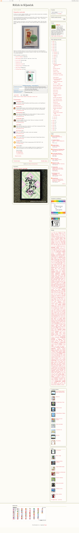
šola (52, 363)
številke (52, 364)
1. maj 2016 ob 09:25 (19, 143)
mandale (64, 300)
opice (64, 320)
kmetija (62, 290)
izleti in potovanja (54, 283)
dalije (64, 263)
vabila (60, 369)
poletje (64, 329)
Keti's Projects (18, 130)
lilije (55, 297)
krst (60, 295)
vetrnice (61, 371)
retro (56, 343)
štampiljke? (63, 363)
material (52, 303)
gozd (59, 279)
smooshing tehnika (61, 352)
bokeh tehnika (54, 258)
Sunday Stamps (55, 145)
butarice (61, 260)
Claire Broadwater (19, 112)
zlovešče (52, 381)
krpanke (58, 295)
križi (62, 294)
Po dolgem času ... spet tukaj (56, 499)
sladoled (56, 350)
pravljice (55, 335)
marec (54, 117)
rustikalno (55, 346)
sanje (52, 347)
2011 (53, 126)
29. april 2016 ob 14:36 (20, 128)
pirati (64, 326)
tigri (64, 365)
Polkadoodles (55, 167)
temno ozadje (58, 365)
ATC (58, 248)
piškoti (63, 327)
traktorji (58, 367)
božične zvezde (62, 259)
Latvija (58, 296)
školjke (55, 362)
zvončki (59, 382)
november (55, 53)
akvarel (53, 247)
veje (64, 370)
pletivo (58, 328)
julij (54, 58)
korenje (64, 292)
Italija (64, 282)
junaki (59, 285)
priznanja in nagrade (56, 339)
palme (57, 324)
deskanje (55, 265)
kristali (56, 294)
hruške (58, 281)
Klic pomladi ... (56, 70)
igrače (62, 281)
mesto (56, 304)
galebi (64, 276)
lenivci (60, 296)
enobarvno (57, 274)
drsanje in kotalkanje (58, 269)
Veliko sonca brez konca (57, 100)
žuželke (63, 384)
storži (60, 359)
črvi (63, 263)
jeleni (52, 285)
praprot (64, 334)
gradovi (62, 279)
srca (59, 357)
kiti (55, 289)
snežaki (56, 353)
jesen (55, 285)
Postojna (60, 333)
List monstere (58, 450)
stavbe (52, 358)
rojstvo (52, 344)
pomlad (56, 331)
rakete (64, 341)
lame (56, 296)
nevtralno (63, 313)
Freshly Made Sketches (57, 153)
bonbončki (63, 258)
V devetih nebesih (56, 103)
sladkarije (53, 350)
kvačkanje (53, 296)
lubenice (54, 298)
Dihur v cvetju (58, 455)
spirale (64, 354)
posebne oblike (58, 332)
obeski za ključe (60, 315)
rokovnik (56, 344)
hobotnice (64, 280)
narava (55, 312)
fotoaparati (53, 276)
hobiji (61, 280)
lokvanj (64, 297)
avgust (54, 56)
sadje (58, 346)
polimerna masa (54, 330)
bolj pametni (59, 258)
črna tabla (54, 263)
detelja (59, 265)
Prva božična (58, 440)
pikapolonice (53, 326)
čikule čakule (58, 262)
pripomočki (63, 338)
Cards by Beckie (19, 135)
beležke (64, 256)
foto (64, 275)
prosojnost (53, 340)
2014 (53, 122)
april (54, 63)
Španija (57, 363)
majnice (62, 299)
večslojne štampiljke (59, 370)
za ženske (55, 377)
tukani (59, 368)
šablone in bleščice (54, 361)
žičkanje (52, 384)
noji (54, 314)
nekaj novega (56, 313)
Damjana (17, 106)
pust (64, 340)
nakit (52, 311)
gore (52, 279)
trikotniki (55, 368)
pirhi (52, 327)
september (59, 348)
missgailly (18, 140)
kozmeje (59, 293)
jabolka (52, 284)
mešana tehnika (61, 304)
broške (56, 260)
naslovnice (61, 312)
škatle (64, 361)
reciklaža (56, 342)
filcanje (62, 275)
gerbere (52, 278)
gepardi (64, 277)
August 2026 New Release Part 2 (58, 150)
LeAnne (17, 124)
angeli (55, 248)
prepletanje (57, 337)
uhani (64, 368)
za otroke (33, 96)
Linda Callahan (19, 101)
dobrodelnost (63, 268)
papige (59, 324)
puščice (52, 341)
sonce (55, 354)
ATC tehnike (62, 248)
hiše (59, 280)
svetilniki (60, 360)
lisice (57, 297)
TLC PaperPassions (19, 152)
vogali (52, 373)
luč (57, 298)
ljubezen (61, 297)
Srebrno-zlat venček (59, 483)
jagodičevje (61, 284)
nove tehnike (63, 314)
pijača (64, 325)
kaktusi (60, 286)
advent (58, 246)
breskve (52, 260)
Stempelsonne (17, 62)
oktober (54, 55)
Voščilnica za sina (59, 488)
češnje (61, 261)
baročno (63, 250)
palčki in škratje (53, 324)
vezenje (52, 372)
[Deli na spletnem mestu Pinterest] (27, 95)
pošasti (64, 333)
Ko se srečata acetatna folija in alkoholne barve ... (60, 392)
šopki (55, 363)
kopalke (59, 292)
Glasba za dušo (59, 407)
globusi (60, 278)
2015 (53, 120)
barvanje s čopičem (61, 251)
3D (64, 244)
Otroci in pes (55, 90)
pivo (64, 327)
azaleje (52, 250)
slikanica (61, 350)
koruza (52, 293)
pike (56, 326)
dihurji (58, 266)
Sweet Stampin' (55, 158)
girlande (55, 278)
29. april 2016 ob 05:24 (20, 122)
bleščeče (61, 257)
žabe (64, 382)
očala (56, 317)
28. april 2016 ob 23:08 (20, 110)
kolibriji (55, 292)
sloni (52, 352)
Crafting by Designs (18, 65)
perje (61, 325)
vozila (57, 373)
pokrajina (60, 329)
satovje (54, 347)
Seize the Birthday (56, 135)
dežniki (64, 265)
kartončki (60, 287)
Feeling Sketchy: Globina (60, 413)
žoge (60, 384)
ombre (61, 320)
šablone (64, 360)
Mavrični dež (55, 102)
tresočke (63, 367)
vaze (64, 369)
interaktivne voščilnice (55, 282)
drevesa (53, 269)
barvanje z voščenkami (59, 256)
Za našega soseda (56, 115)
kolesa (52, 292)
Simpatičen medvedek (57, 73)
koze (57, 293)
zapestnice (56, 378)
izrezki (64, 283)
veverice (64, 371)
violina (61, 372)
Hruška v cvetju (56, 71)
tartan (55, 364)
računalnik (61, 341)
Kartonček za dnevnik (57, 87)
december (55, 52)
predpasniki (52, 337)
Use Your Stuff (17, 60)
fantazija (52, 275)
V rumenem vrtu (59, 429)
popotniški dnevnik (62, 331)
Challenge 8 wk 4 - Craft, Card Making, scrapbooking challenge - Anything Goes (58, 169)
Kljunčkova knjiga (54, 290)
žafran (52, 383)
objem (52, 316)
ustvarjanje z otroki (56, 369)
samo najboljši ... (62, 346)
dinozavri (61, 266)
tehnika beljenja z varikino (61, 364)
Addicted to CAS (55, 162)
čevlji (54, 262)
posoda (57, 333)
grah (64, 279)
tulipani (61, 368)
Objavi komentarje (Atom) (33, 163)
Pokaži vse (63, 183)
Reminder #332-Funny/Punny (57, 136)
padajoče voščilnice (62, 323)
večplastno (53, 370)
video (55, 372)
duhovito (52, 270)
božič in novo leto (55, 259)
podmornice (63, 328)
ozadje (55, 323)
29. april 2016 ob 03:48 (20, 116)
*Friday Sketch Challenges (58, 238)
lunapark (62, 298)
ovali (62, 322)
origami (61, 321)
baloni (61, 250)
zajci (64, 377)
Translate (59, 13)
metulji (52, 305)
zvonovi (61, 382)
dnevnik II (60, 267)
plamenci (52, 328)
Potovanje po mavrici (57, 105)
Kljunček (63, 289)
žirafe (55, 384)
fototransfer (57, 276)
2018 (53, 47)
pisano (57, 327)
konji (57, 292)
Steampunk (56, 358)
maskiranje (60, 302)
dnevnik (53, 267)
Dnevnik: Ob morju (56, 68)
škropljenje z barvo (62, 362)
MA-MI (59, 24)
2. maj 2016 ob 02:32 (19, 153)
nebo (64, 312)
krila (54, 294)
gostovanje (55, 279)
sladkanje (63, 349)
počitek (60, 328)
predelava (59, 335)
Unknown (18, 145)
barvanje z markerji (20, 96)
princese (58, 338)
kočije (57, 291)
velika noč (53, 371)
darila (55, 264)
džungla (56, 270)
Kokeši (59, 291)
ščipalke (59, 361)
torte (56, 367)
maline (61, 300)
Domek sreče (55, 91)
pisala (54, 327)
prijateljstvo (53, 338)
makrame (52, 300)
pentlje (57, 325)
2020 (53, 44)
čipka (62, 262)
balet (54, 250)
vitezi (62, 372)
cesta (63, 260)
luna (59, 298)
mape (52, 301)
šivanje (62, 361)
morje (61, 307)
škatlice (52, 362)
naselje (58, 312)
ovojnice (52, 323)
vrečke (60, 373)
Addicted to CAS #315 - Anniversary (58, 163)
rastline (52, 342)
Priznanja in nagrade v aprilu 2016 (57, 65)
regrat (59, 342)
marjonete (64, 301)
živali (36, 96)
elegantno (63, 270)
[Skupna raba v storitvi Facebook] (26, 95)
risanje (60, 343)
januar (54, 118)
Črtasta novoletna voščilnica (59, 462)
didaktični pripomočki (54, 266)
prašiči (52, 335)
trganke (52, 368)
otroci (60, 322)
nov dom (59, 314)
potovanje (56, 334)
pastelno (52, 325)
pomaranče (52, 331)
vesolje (59, 371)
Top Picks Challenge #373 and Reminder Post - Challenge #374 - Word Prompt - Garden (58, 180)
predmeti (63, 335)
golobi (64, 278)
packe (58, 323)
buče (58, 260)
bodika (64, 257)
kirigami (52, 289)
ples (55, 328)
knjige (64, 290)
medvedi (24, 96)
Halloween (53, 280)
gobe (63, 278)
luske (64, 298)
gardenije (52, 277)
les (62, 296)
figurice (59, 275)
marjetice (59, 301)
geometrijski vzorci (58, 277)
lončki (52, 298)
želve (62, 383)
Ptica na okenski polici (57, 88)
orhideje (57, 321)
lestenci (64, 296)
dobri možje (57, 268)
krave (52, 294)
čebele (58, 261)
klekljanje (59, 289)
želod (60, 383)
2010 (53, 128)
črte (61, 263)
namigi (57, 311)
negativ (52, 313)
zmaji (52, 382)
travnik (61, 367)
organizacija (53, 321)
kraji (64, 293)
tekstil (52, 365)
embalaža (53, 271)
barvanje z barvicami (55, 255)
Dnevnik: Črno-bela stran (57, 106)
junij (60, 285)
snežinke (61, 353)
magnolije (58, 299)
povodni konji (61, 334)
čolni (51, 263)
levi (54, 297)
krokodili (52, 295)
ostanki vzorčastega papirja (58, 322)
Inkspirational (55, 178)
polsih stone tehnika (60, 330)
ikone (64, 281)
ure (51, 369)
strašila (62, 359)
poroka (52, 332)
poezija (52, 329)
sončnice (58, 354)
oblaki (54, 316)
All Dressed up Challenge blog (58, 149)
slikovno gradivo (62, 351)
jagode (58, 284)
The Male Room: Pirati (60, 402)
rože (52, 346)
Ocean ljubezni (56, 77)
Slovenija (54, 352)
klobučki (59, 290)
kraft (62, 293)
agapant (61, 246)
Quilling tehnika (57, 341)
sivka (61, 349)
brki (54, 260)
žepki (64, 383)
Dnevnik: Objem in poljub (57, 85)
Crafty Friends (17, 67)
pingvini (59, 326)
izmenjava (60, 283)
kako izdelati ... (56, 286)
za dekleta (58, 375)
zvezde (55, 382)
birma (57, 257)
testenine (63, 365)
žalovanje (55, 383)
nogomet (52, 314)
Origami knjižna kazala (60, 466)
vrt (64, 373)
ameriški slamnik (62, 247)
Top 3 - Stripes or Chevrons (57, 159)
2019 (56, 244)
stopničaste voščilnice (55, 359)
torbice (53, 367)
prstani (57, 340)
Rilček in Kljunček (23, 5)
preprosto (62, 337)
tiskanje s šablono (58, 366)
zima (64, 379)
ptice (62, 340)
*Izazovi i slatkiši (58, 239)
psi (59, 340)
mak (64, 299)
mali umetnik (57, 300)
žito (56, 384)
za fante (62, 375)
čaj (55, 261)
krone (55, 295)
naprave (52, 312)
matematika (63, 302)
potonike (52, 334)
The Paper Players (18, 69)
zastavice (61, 378)
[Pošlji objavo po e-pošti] (23, 95)
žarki (58, 383)
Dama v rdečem (59, 494)
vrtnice (56, 374)
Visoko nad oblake (59, 424)
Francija (61, 276)
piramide (62, 326)
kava (57, 288)
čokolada (64, 262)
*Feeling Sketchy (59, 237)
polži (64, 330)
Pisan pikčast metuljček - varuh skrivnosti (57, 79)
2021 (53, 42)
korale (62, 292)
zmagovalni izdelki (60, 381)
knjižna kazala (53, 291)
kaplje (55, 287)
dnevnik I (56, 267)
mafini (55, 299)
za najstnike (57, 376)
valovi (62, 369)
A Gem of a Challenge (19, 56)
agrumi (64, 246)
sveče (58, 360)
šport (60, 363)
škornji (58, 362)
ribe (57, 343)
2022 (53, 41)
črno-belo (58, 263)
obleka (57, 316)
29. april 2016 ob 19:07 (20, 133)
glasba (57, 278)
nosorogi (56, 314)
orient (59, 321)
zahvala (62, 377)
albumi (57, 247)
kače (62, 285)
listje (59, 297)
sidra (55, 349)
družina (64, 269)
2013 (53, 123)
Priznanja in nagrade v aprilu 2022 (20, 168)
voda (64, 372)
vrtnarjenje (53, 374)
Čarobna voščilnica (59, 477)
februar (56, 275)
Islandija (61, 282)
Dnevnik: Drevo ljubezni (57, 97)
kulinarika (63, 295)
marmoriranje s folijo (54, 302)
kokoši (62, 291)
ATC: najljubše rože (59, 249)
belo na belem (54, 257)
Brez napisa (55, 93)
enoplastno (63, 274)
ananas (52, 248)
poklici (56, 329)
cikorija (54, 261)
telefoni (55, 365)
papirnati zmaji (62, 324)
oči (57, 317)
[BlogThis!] (24, 95)
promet (64, 339)
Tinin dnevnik (53, 366)
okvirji (58, 320)
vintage (58, 372)
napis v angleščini (62, 311)
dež (61, 265)
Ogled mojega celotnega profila (57, 36)
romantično (60, 344)
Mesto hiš (58, 396)
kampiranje (52, 287)
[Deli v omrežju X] (25, 95)
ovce (64, 322)
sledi (58, 350)
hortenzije (52, 281)
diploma (64, 266)
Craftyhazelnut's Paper (19, 63)
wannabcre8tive (19, 118)
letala (52, 297)
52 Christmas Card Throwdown (56, 174)
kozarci (55, 293)
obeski (56, 315)
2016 (53, 50)
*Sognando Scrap (58, 242)
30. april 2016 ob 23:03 (20, 138)
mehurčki (52, 304)
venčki (56, 371)
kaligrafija (63, 286)
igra (60, 281)
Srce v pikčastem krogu (57, 99)
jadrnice (55, 284)
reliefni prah (62, 342)
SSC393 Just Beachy (56, 146)
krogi (64, 294)
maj (54, 61)
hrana (56, 281)
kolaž (64, 291)
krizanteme (59, 294)
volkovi (54, 373)
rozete (64, 344)
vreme (63, 373)
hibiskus (56, 280)
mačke (52, 299)
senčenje (58, 347)
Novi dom (57, 435)
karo (57, 287)
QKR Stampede (18, 58)
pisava (60, 327)
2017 (53, 49)
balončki (57, 250)
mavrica (56, 303)
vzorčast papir (29, 96)
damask (52, 264)
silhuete (58, 349)
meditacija (60, 303)
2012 (53, 125)
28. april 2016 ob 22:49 (20, 104)
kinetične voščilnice (61, 288)
